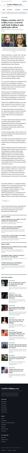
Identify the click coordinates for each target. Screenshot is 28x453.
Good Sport (3, 405)
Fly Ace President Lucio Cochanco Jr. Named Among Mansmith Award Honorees (17, 284)
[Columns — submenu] (21, 9)
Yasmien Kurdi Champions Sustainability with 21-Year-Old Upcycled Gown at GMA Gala (17, 333)
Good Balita (3, 401)
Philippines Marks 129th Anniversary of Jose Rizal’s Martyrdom (16, 296)
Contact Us (3, 431)
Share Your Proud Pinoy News (7, 422)
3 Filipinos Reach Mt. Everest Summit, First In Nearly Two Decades (16, 371)
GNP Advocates (4, 428)
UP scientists (11, 156)
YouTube (14, 450)
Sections (9, 9)
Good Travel (4, 412)
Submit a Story (4, 439)
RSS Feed (3, 441)
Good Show (3, 403)
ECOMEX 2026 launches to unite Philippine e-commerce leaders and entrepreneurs (12, 227)
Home (3, 9)
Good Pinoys (4, 17)
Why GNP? (3, 424)
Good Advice (4, 409)
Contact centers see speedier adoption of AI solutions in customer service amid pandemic (13, 236)
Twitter (11, 189)
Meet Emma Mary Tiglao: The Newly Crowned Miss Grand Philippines (16, 321)
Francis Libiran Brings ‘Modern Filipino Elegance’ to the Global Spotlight (17, 309)
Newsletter (24, 1)
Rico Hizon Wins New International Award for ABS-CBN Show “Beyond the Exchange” (18, 346)
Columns (17, 9)
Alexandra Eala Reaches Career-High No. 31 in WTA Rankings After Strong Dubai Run (13, 219)
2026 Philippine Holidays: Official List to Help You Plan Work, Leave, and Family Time (12, 256)
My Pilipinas (4, 420)
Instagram (16, 189)
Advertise (3, 426)
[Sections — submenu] (13, 9)
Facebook (5, 189)
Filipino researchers (6, 147)
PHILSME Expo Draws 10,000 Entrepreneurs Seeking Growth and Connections (14, 247)
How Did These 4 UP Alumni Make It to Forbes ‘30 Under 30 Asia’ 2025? (17, 358)
